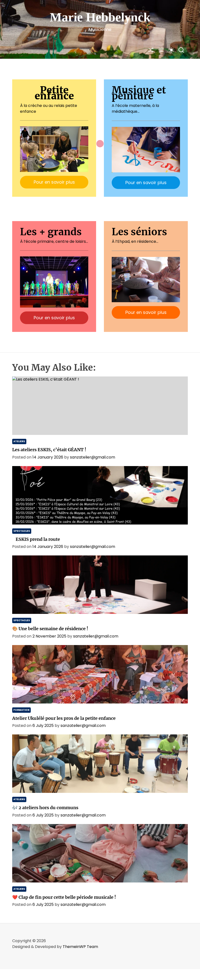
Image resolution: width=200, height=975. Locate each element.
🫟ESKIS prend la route (36, 539)
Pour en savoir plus (54, 182)
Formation (21, 710)
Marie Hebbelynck (100, 17)
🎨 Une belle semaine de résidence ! (50, 628)
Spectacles (21, 531)
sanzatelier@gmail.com (92, 457)
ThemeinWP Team (80, 946)
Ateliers (19, 441)
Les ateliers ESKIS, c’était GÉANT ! (49, 449)
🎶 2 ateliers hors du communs (45, 807)
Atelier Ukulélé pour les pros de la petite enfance (64, 718)
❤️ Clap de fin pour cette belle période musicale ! (64, 897)
